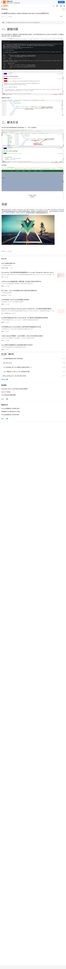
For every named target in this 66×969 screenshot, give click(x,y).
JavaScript (9, 251)
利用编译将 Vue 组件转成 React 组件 (10, 411)
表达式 (58, 211)
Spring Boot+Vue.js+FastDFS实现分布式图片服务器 (14, 389)
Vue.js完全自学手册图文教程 (8, 395)
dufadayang (4, 295)
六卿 (2, 277)
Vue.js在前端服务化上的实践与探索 (10, 414)
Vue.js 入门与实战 (5, 392)
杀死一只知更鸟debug (6, 313)
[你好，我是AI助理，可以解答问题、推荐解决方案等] (57, 6)
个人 (63, 9)
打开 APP (61, 2)
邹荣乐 (2, 286)
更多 (2, 399)
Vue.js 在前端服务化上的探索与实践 (10, 408)
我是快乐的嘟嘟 (4, 268)
